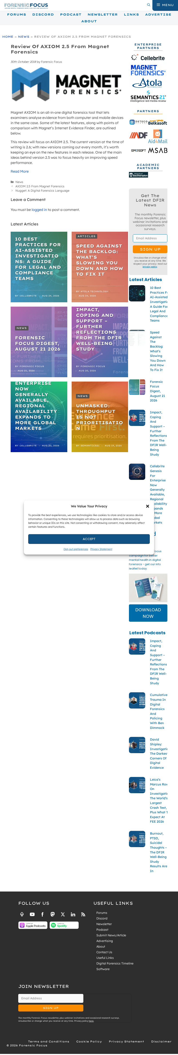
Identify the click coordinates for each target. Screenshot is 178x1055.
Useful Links (105, 958)
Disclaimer (161, 1041)
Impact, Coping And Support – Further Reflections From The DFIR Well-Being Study (99, 329)
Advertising (104, 941)
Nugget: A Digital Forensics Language (42, 190)
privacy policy (150, 266)
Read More (20, 171)
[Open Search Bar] (148, 5)
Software (103, 969)
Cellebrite (28, 295)
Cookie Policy (89, 1041)
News (23, 36)
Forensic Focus (32, 366)
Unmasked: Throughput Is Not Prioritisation (99, 417)
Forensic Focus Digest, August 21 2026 (37, 343)
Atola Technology (95, 291)
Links (131, 14)
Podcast (70, 14)
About (89, 21)
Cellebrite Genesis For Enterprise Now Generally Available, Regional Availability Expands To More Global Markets (36, 400)
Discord (43, 14)
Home (7, 36)
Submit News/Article (111, 935)
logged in (39, 209)
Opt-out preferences (76, 548)
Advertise (158, 14)
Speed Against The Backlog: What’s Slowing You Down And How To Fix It (99, 260)
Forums (16, 14)
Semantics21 (90, 445)
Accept (89, 539)
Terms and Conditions (48, 1041)
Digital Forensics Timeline (115, 963)
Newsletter (102, 14)
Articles (86, 236)
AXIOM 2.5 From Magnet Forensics (39, 186)
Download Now (148, 613)
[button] (147, 506)
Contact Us (104, 952)
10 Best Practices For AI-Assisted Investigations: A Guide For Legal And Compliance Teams (38, 258)
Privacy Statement (101, 548)
